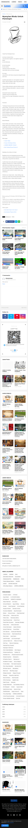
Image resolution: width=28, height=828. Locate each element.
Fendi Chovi (17, 620)
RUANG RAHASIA (6, 563)
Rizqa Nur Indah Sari (14, 675)
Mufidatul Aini (6, 654)
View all (24, 227)
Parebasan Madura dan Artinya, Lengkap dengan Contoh (7, 532)
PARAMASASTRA (5, 1)
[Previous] (24, 9)
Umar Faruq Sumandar (8, 696)
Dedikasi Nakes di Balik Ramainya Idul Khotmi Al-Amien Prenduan (20, 434)
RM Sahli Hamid (7, 668)
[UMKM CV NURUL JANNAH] (7, 365)
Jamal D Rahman (7, 629)
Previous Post (5, 307)
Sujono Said (19, 687)
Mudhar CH (17, 652)
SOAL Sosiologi (7, 680)
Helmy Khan (6, 624)
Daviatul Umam (16, 608)
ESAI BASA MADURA (8, 576)
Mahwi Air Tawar (18, 640)
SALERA (18, 581)
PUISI (13, 216)
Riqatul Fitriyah (16, 673)
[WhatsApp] (19, 221)
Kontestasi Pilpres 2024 (10, 212)
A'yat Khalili (6, 597)
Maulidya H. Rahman (8, 647)
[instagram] (17, 815)
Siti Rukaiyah (6, 687)
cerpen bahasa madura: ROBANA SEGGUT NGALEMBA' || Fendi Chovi (20, 532)
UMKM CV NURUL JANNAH (6, 371)
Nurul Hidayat (17, 661)
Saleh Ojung (6, 682)
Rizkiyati (5, 675)
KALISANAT (18, 576)
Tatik (22, 691)
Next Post (24, 307)
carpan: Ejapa (7, 140)
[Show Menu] (2, 6)
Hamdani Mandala (19, 622)
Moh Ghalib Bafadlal (8, 650)
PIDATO (20, 1)
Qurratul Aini (18, 666)
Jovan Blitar (16, 629)
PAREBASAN (16, 579)
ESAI (25, 1)
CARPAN (14, 1)
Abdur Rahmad (6, 601)
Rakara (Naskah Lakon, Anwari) (6, 760)
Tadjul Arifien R (15, 691)
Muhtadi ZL (15, 657)
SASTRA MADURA (12, 583)
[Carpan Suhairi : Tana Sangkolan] (20, 365)
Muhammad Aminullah (17, 654)
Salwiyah (13, 682)
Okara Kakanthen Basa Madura (6, 502)
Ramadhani (15, 668)
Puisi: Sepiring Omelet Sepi (6, 252)
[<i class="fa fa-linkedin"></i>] (5, 319)
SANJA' (5, 583)
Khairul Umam (6, 634)
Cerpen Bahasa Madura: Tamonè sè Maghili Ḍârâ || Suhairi (7, 450)
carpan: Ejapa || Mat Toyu (20, 747)
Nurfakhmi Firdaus (7, 661)
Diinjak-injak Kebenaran (5, 267)
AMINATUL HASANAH (16, 599)
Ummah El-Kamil (20, 696)
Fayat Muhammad (7, 620)
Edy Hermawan (17, 610)
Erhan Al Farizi (11, 613)
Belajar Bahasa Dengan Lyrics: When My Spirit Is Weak (7, 547)
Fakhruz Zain (6, 615)
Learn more (9, 822)
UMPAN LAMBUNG (18, 586)
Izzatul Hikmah (17, 627)
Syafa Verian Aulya (7, 689)
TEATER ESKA (6, 691)
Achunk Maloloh (7, 604)
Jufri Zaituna (6, 631)
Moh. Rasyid (17, 650)
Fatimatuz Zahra (15, 617)
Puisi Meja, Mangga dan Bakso (19, 267)
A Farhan (15, 594)
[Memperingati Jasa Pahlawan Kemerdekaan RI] (7, 378)
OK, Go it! (5, 825)
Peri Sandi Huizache (16, 663)
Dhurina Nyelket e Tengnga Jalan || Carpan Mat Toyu (19, 547)
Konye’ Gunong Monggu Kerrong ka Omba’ (7, 776)
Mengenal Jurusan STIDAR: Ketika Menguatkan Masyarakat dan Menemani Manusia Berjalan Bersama (20, 467)
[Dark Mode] (23, 6)
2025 (14, 709)
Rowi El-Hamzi (6, 677)
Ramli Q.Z (5, 670)
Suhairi (13, 687)
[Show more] (22, 221)
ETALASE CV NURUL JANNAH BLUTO (11, 566)
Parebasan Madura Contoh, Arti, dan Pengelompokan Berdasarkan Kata (19, 450)
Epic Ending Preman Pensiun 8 (11, 147)
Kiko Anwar (6, 636)
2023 (14, 714)
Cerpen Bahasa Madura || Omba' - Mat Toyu (19, 405)
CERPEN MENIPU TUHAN (10, 145)
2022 (14, 716)
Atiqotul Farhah (7, 608)
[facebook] (8, 815)
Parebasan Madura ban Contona (19, 419)
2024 (14, 711)
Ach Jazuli (14, 601)
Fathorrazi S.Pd (15, 615)
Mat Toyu (5, 643)
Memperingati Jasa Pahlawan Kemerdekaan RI (7, 385)
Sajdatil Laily (15, 680)
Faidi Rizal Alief (20, 613)
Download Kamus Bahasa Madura (6, 433)
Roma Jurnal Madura (7, 561)
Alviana (22, 604)
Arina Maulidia (20, 606)
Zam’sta (18, 698)
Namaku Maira (6, 789)
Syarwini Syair (17, 689)
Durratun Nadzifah (7, 610)
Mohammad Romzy (8, 652)
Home (3, 14)
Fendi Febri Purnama (8, 622)
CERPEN (11, 574)
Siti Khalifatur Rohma (19, 684)
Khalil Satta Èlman (16, 634)
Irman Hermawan (7, 627)
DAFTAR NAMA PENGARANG (9, 558)
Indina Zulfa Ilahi (15, 624)
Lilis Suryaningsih (16, 638)
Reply (3, 284)
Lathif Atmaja (6, 638)
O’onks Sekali (6, 663)
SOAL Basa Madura (7, 586)
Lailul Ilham (13, 636)
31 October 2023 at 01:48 (10, 279)
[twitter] (11, 815)
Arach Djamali (11, 606)
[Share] (24, 22)
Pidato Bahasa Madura (8, 581)
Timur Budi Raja (7, 693)
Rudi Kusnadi (15, 677)
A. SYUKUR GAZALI (15, 597)
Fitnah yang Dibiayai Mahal (20, 384)
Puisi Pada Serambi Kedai (7, 239)
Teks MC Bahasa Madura (6, 405)
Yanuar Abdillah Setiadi (8, 698)
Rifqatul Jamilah (7, 673)
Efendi (4, 613)
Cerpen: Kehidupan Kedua (10, 142)
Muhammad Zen (7, 657)
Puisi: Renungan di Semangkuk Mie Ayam (19, 253)
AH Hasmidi (6, 599)
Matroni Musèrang (14, 643)
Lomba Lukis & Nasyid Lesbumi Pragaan (20, 517)
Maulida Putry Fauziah (8, 645)
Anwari (5, 606)
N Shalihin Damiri (7, 659)
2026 (14, 707)
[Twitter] (16, 221)
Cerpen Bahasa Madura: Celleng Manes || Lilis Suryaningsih (6, 466)
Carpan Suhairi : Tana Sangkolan (20, 371)
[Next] (26, 9)
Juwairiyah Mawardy (16, 631)
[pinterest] (20, 815)
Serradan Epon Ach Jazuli (10, 209)
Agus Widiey (16, 604)
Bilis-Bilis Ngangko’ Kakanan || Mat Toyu (20, 790)
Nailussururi (9, 14)
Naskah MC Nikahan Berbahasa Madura (11, 9)
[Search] (26, 6)
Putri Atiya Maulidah (8, 666)
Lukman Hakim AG (7, 640)
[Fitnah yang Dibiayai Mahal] (20, 378)
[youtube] (14, 815)
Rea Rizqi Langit (14, 670)
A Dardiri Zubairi (7, 594)
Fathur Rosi (6, 617)
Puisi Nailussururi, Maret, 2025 (19, 239)
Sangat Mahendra (7, 684)
